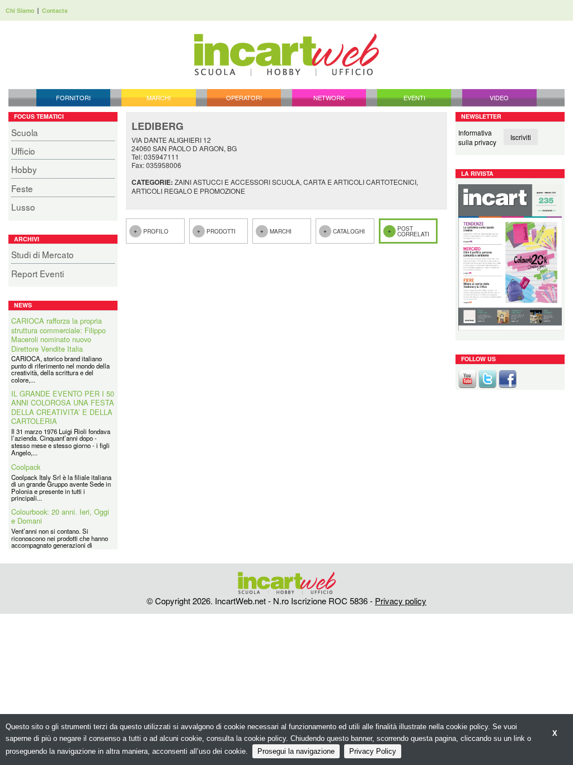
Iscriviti (520, 137)
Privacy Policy (372, 751)
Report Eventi (37, 273)
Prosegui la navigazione (296, 751)
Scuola (24, 132)
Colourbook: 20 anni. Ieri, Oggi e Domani (60, 516)
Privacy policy (400, 601)
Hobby (24, 169)
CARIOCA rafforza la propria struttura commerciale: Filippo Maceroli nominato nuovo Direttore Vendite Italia (58, 334)
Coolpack (25, 467)
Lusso (23, 206)
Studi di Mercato (42, 254)
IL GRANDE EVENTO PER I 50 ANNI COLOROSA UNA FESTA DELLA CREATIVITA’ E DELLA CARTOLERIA (62, 407)
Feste (22, 188)
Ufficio (23, 150)
